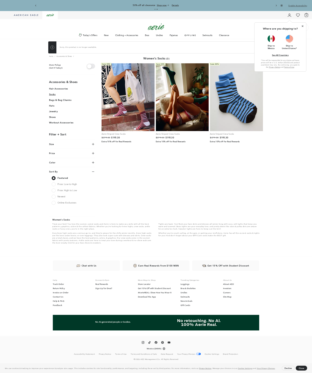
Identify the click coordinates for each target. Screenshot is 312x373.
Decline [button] (288, 368)
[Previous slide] (36, 5)
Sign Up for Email (103, 288)
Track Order (58, 284)
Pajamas (174, 35)
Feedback (57, 305)
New (106, 35)
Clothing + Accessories (126, 35)
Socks (52, 94)
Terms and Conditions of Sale (144, 354)
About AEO (228, 284)
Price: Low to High (67, 184)
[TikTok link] (149, 343)
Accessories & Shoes (63, 82)
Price (52, 153)
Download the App (147, 296)
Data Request (167, 354)
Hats (51, 105)
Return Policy (59, 288)
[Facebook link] (156, 343)
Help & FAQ (58, 300)
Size (51, 144)
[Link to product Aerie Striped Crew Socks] (128, 97)
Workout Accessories (61, 122)
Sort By (53, 171)
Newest (61, 196)
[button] (276, 368)
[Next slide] (276, 5)
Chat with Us (89, 265)
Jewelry (53, 111)
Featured (63, 177)
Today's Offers (90, 35)
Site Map (227, 296)
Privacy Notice (205, 368)
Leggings (185, 284)
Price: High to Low (67, 190)
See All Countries (280, 55)
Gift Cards (185, 305)
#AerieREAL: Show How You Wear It (155, 292)
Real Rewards (101, 284)
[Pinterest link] (162, 343)
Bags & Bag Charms (60, 99)
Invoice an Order (61, 292)
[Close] (302, 26)
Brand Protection (230, 354)
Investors (227, 288)
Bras (147, 35)
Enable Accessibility (297, 5)
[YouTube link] (169, 343)
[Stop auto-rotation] (282, 5)
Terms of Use (289, 67)
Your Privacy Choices (266, 368)
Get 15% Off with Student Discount (154, 288)
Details (175, 5)
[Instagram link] (143, 343)
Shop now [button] (162, 5)
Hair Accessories (58, 88)
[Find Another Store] (91, 66)
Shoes (52, 117)
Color (52, 162)
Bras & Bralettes (188, 288)
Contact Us (58, 296)
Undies (159, 35)
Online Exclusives (67, 202)
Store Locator (144, 284)
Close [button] (301, 368)
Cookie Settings (245, 368)
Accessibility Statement (84, 354)
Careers (226, 292)
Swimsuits (207, 35)
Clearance (224, 35)
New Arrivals (186, 300)
